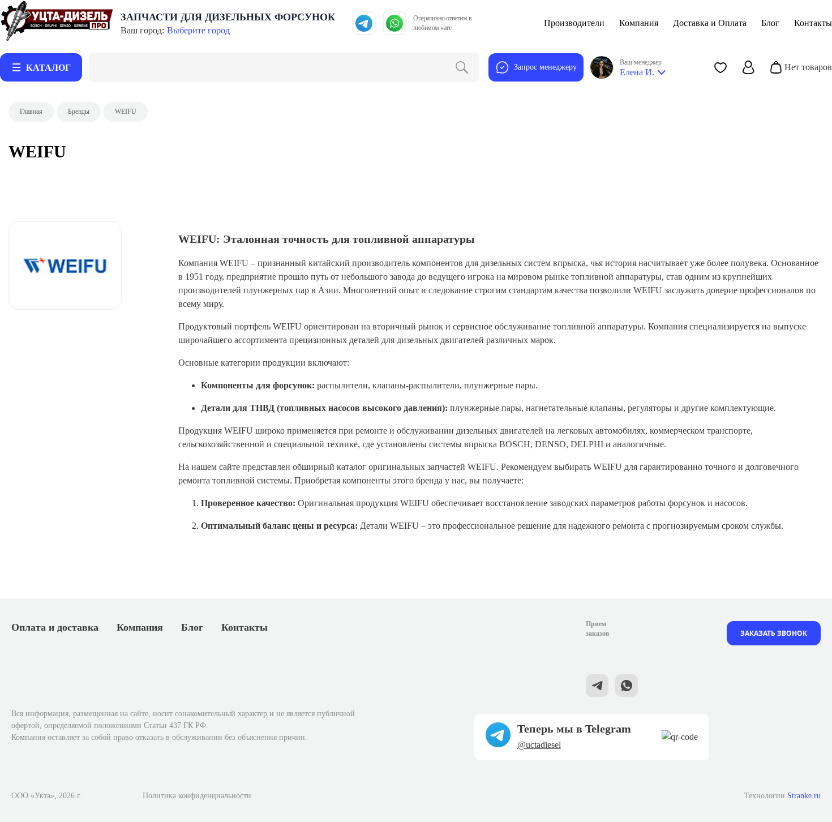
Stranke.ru (804, 795)
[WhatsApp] (394, 23)
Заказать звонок (773, 633)
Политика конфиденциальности (197, 795)
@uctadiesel (539, 745)
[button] (720, 67)
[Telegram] (364, 23)
